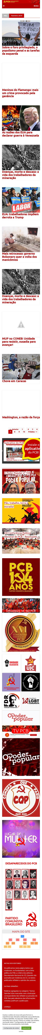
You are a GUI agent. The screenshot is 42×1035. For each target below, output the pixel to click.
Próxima (31, 432)
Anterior (15, 429)
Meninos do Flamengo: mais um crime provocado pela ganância (20, 93)
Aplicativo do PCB (14, 443)
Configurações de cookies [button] (11, 1028)
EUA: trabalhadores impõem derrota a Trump (20, 216)
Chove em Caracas (14, 381)
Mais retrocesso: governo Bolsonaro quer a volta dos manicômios (19, 256)
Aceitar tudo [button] (26, 1028)
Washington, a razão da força (21, 417)
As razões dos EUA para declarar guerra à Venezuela (20, 134)
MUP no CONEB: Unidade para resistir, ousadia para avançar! (19, 341)
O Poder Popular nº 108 (17, 473)
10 (24, 432)
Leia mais (21, 1031)
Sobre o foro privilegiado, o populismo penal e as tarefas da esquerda (21, 50)
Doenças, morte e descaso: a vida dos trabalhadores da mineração (20, 175)
